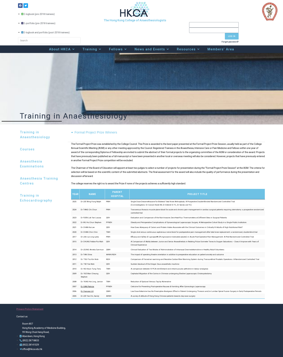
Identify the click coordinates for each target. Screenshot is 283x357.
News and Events (150, 49)
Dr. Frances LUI (87, 291)
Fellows (116, 49)
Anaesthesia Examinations (32, 163)
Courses (27, 149)
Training (90, 49)
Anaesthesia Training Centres (39, 180)
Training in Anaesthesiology (35, 134)
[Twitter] (25, 5)
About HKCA (60, 49)
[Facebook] (20, 5)
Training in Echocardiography (36, 198)
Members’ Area (221, 49)
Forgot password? (230, 42)
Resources (186, 49)
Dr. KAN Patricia (87, 287)
